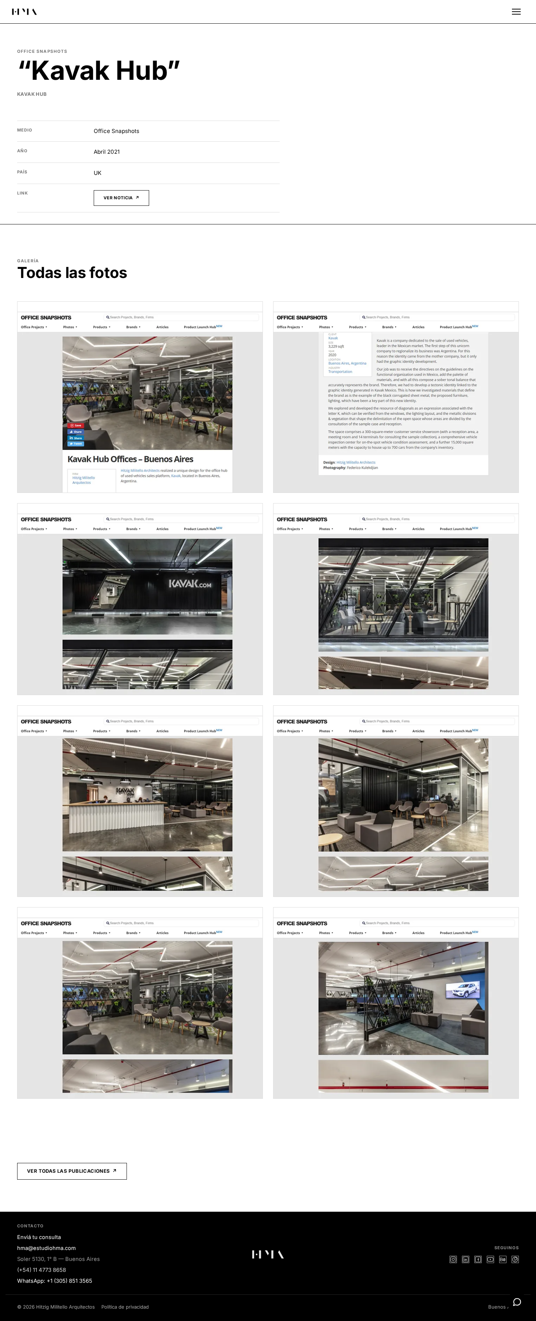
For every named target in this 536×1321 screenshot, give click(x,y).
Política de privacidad (125, 1307)
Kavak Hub (32, 94)
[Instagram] (453, 1259)
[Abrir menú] (516, 12)
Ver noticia (118, 197)
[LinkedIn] (465, 1259)
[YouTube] (490, 1259)
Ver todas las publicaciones (68, 1171)
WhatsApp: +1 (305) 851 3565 (54, 1281)
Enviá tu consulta (39, 1237)
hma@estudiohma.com (46, 1248)
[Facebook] (478, 1259)
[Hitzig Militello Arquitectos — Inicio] (24, 11)
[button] (140, 397)
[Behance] (502, 1259)
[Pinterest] (515, 1259)
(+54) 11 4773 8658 (41, 1270)
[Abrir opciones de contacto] (517, 1302)
